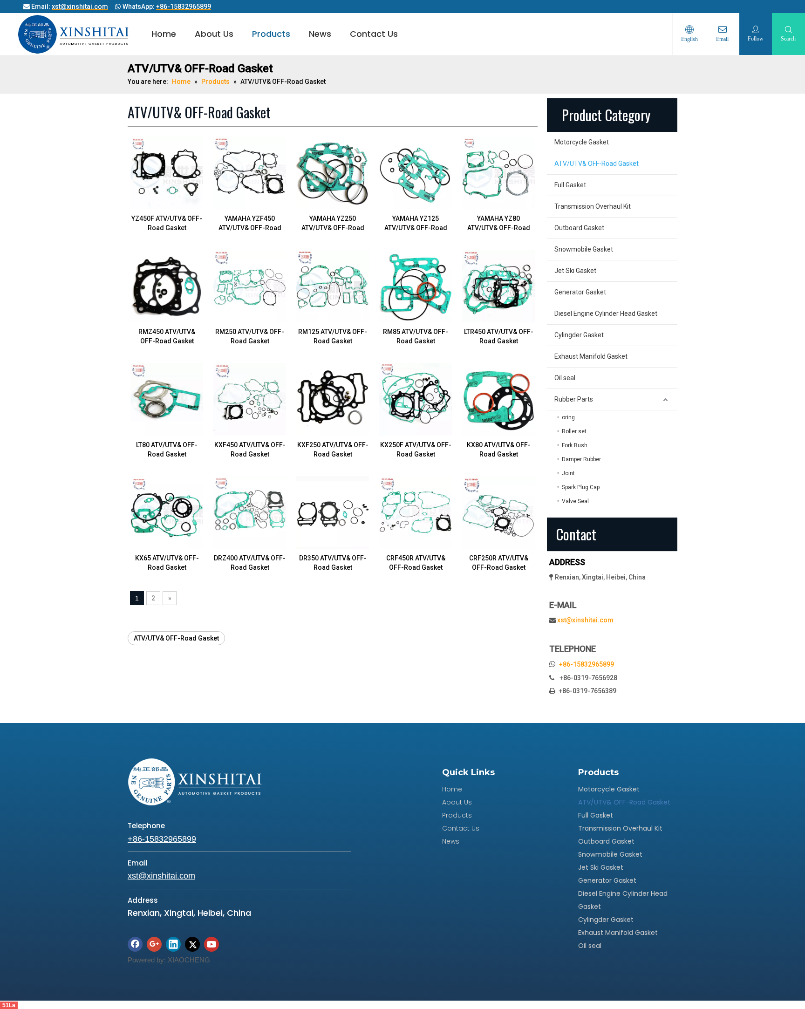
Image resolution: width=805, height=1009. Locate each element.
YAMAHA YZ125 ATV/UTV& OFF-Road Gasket (415, 223)
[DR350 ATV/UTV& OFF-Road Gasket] (332, 512)
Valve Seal (575, 501)
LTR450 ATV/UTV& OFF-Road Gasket (498, 336)
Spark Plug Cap (581, 487)
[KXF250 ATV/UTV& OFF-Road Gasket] (332, 398)
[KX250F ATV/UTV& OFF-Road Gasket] (415, 398)
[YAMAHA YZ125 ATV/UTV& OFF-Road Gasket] (415, 172)
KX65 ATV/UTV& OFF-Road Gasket (167, 562)
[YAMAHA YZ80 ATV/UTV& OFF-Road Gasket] (498, 172)
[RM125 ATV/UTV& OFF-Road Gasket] (332, 285)
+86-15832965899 (586, 664)
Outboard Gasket (579, 228)
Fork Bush (574, 445)
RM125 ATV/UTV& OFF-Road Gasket (332, 336)
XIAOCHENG (189, 960)
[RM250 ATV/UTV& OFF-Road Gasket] (249, 285)
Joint (568, 473)
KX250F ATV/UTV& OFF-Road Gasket (415, 449)
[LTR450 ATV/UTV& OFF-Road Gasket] (498, 285)
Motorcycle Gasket (581, 142)
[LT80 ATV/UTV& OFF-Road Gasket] (166, 398)
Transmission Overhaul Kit (592, 206)
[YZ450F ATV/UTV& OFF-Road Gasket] (166, 172)
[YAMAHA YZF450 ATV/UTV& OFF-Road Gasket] (249, 172)
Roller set (574, 431)
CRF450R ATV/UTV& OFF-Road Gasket (415, 562)
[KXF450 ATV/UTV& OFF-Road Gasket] (249, 398)
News (320, 34)
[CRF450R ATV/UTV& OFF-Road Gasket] (415, 512)
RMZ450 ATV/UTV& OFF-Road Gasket (166, 336)
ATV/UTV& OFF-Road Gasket (176, 638)
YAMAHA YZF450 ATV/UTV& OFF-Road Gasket (249, 223)
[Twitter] (192, 944)
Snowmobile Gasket (583, 249)
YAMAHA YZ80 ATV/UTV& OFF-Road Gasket (498, 223)
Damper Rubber (581, 459)
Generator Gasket (580, 292)
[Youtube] (211, 944)
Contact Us (374, 34)
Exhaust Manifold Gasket (591, 356)
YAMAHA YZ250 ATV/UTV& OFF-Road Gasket (332, 223)
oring (568, 417)
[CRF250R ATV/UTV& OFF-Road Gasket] (498, 512)
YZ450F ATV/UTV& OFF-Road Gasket (166, 223)
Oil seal (564, 378)
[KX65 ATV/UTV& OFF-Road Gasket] (166, 512)
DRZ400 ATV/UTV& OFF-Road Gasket (250, 562)
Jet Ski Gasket (575, 270)
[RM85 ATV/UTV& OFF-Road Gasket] (415, 285)
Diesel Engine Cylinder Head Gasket (605, 313)
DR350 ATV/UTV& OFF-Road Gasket (333, 562)
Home (163, 34)
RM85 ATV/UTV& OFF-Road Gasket (415, 336)
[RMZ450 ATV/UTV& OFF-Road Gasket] (166, 285)
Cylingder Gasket (579, 335)
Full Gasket (570, 185)
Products (271, 34)
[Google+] (154, 944)
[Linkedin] (173, 944)
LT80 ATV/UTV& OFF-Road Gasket (167, 449)
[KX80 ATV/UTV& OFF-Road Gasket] (498, 398)
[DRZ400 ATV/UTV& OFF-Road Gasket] (249, 512)
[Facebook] (135, 944)
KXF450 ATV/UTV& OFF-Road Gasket (250, 449)
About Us (214, 34)
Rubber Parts (573, 399)
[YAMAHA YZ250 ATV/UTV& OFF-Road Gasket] (332, 172)
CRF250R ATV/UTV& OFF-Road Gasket (498, 562)
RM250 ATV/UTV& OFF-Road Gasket (249, 336)
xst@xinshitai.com (585, 620)
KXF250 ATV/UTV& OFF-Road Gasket (332, 449)
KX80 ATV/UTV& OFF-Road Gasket (499, 449)
